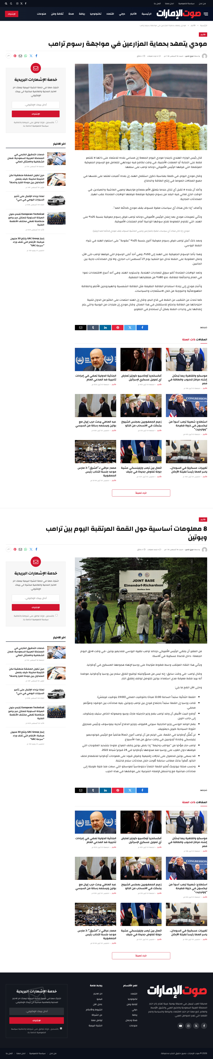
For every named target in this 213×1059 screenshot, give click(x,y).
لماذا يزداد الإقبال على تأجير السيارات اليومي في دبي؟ (29, 198)
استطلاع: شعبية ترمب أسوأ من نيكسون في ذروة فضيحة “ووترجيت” (188, 425)
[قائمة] (206, 14)
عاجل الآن (97, 1004)
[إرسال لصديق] (20, 55)
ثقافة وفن (57, 13)
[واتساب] (25, 55)
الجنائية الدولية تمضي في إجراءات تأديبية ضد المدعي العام (95, 377)
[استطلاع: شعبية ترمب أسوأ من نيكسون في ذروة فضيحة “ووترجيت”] (186, 405)
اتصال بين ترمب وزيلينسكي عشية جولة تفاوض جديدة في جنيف (141, 470)
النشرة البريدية (95, 1025)
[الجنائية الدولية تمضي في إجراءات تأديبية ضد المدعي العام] (95, 359)
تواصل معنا (96, 1020)
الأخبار (133, 13)
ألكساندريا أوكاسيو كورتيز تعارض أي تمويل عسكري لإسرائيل (141, 377)
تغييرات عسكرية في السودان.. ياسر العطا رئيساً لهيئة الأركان (188, 470)
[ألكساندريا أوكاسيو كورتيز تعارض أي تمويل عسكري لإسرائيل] (141, 359)
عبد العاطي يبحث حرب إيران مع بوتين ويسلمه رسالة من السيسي (95, 423)
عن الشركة (97, 1015)
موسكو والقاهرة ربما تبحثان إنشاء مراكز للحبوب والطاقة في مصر (187, 379)
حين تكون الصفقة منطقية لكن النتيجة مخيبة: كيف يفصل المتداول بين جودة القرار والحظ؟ (26, 179)
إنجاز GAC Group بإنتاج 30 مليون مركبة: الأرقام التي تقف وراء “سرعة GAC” (27, 242)
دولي (122, 13)
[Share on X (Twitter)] (30, 55)
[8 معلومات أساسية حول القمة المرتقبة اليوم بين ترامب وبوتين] (141, 600)
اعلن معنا (169, 3)
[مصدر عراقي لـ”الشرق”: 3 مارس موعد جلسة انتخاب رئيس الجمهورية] (95, 451)
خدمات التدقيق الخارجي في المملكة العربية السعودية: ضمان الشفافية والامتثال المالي (25, 158)
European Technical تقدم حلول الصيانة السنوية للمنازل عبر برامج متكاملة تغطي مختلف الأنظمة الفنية (26, 219)
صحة (71, 13)
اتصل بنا (157, 3)
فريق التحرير (189, 56)
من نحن (202, 3)
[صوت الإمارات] (178, 14)
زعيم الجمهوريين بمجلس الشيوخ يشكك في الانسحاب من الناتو (141, 423)
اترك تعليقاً (141, 493)
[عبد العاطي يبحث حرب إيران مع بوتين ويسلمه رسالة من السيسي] (95, 405)
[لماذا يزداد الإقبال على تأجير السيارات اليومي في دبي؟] (56, 200)
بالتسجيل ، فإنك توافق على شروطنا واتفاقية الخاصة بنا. (34, 124)
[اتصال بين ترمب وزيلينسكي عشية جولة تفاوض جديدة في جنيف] (141, 451)
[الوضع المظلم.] (11, 3)
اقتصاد (110, 13)
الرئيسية (146, 13)
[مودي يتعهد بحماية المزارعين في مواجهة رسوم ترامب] (141, 107)
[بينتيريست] (14, 55)
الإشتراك (11, 14)
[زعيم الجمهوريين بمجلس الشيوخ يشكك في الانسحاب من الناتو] (141, 405)
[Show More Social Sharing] (8, 55)
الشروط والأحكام (94, 1010)
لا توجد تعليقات (152, 56)
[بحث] (6, 3)
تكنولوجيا (95, 13)
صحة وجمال (131, 1020)
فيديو (99, 999)
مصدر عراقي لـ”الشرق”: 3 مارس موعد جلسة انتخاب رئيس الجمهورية (97, 471)
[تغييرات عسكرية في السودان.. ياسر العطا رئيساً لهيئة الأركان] (186, 451)
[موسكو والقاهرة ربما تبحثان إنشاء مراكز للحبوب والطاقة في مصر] (186, 359)
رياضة (82, 13)
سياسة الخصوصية (186, 3)
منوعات (41, 13)
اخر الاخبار (97, 994)
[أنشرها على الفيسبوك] (36, 55)
